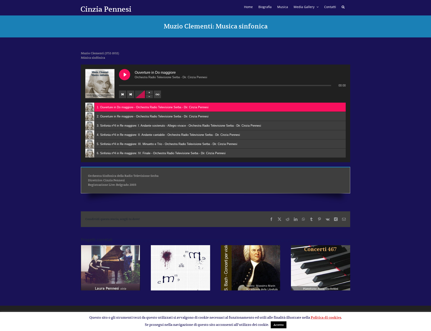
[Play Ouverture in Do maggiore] (124, 74)
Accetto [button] (278, 325)
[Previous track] (122, 94)
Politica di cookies (326, 317)
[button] (343, 6)
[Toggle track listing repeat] (157, 94)
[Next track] (130, 94)
